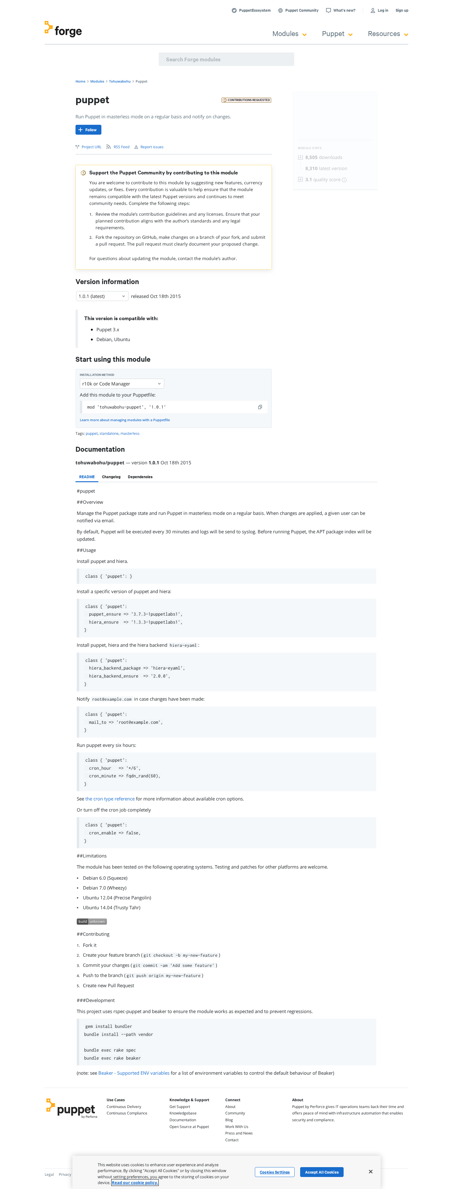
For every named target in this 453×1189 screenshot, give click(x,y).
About (230, 1106)
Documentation (182, 1119)
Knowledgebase (183, 1113)
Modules (285, 33)
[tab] (87, 476)
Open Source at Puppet (189, 1126)
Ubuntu (122, 339)
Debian (104, 339)
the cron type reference (110, 799)
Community (235, 1113)
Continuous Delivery (124, 1106)
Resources (384, 33)
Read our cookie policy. (135, 1182)
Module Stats (310, 148)
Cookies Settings (275, 1172)
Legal (49, 1174)
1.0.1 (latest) (91, 296)
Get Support (179, 1106)
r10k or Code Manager (106, 384)
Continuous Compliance (127, 1113)
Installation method (97, 375)
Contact (232, 1139)
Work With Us (236, 1126)
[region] (226, 1172)
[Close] (370, 1171)
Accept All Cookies (322, 1172)
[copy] (260, 407)
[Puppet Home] (72, 1119)
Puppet (333, 33)
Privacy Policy (70, 1174)
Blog (229, 1119)
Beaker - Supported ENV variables (133, 1073)
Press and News (239, 1133)
